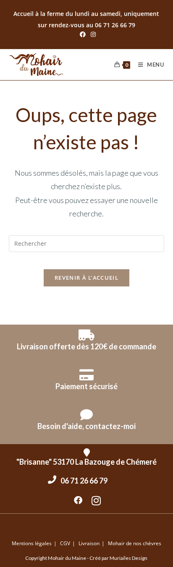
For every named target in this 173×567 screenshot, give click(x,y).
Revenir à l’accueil (86, 277)
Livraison (89, 543)
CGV (65, 543)
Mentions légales (32, 543)
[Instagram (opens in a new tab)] (92, 34)
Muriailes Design (128, 558)
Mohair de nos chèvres (134, 543)
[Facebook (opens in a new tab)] (82, 34)
